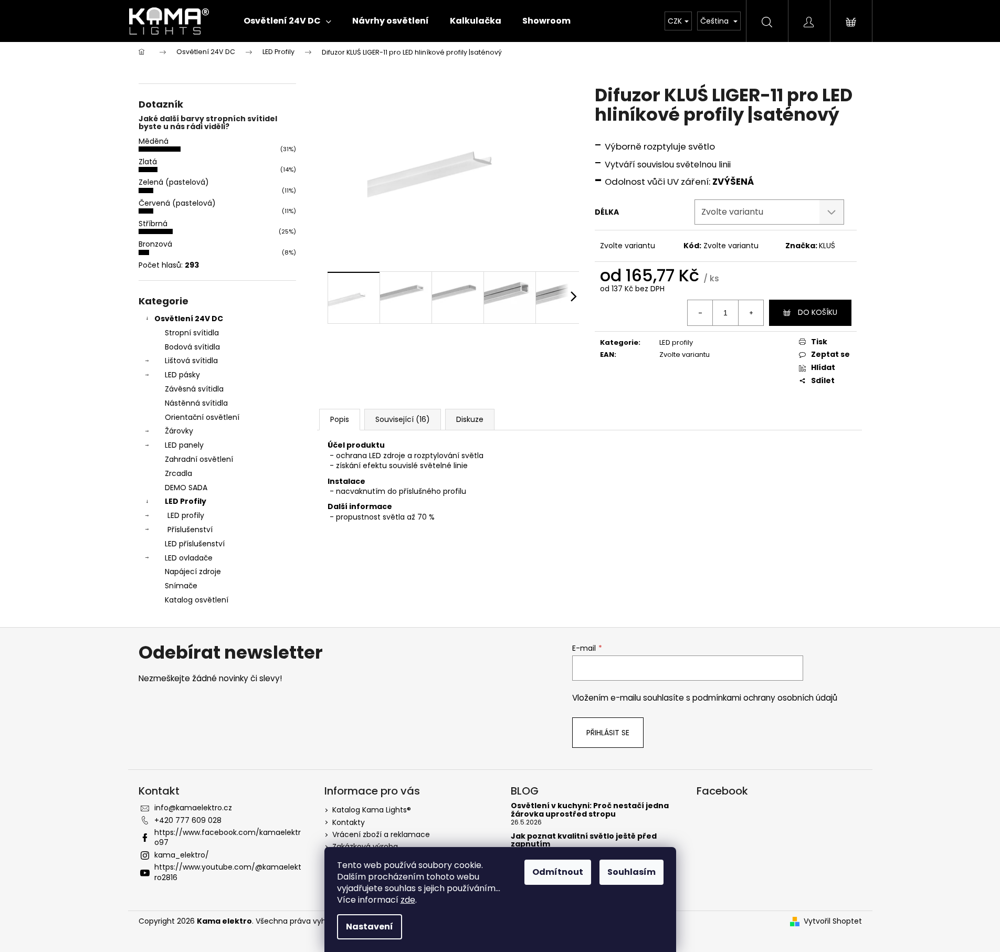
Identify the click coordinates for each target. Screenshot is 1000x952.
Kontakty (348, 822)
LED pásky (182, 374)
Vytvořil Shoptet (833, 921)
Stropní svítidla (192, 332)
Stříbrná (153, 223)
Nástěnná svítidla (196, 403)
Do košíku (817, 312)
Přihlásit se (607, 732)
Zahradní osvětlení (199, 459)
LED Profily (185, 501)
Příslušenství (190, 529)
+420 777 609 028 (188, 820)
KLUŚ (827, 245)
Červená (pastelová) (177, 203)
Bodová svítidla (192, 347)
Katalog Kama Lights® (371, 810)
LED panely (184, 445)
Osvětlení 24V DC (188, 318)
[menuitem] (287, 21)
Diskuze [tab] (469, 419)
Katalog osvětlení (196, 600)
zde (408, 900)
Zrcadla (178, 473)
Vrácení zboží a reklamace (381, 834)
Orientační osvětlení (202, 417)
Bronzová (155, 244)
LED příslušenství (195, 543)
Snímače (181, 585)
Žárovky (179, 431)
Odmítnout (557, 872)
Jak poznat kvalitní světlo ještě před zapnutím (584, 840)
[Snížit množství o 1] (700, 312)
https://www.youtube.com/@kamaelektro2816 (227, 872)
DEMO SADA (186, 487)
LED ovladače (189, 558)
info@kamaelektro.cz (193, 807)
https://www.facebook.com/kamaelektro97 (227, 837)
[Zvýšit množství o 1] (750, 312)
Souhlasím (631, 872)
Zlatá (148, 161)
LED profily (185, 515)
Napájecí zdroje (193, 571)
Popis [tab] (339, 419)
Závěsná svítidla (194, 389)
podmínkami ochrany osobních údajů (764, 697)
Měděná (154, 141)
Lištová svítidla (191, 360)
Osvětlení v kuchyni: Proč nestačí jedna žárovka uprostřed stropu (590, 810)
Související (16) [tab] (402, 419)
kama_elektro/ (181, 855)
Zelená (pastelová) (174, 182)
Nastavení (369, 927)
